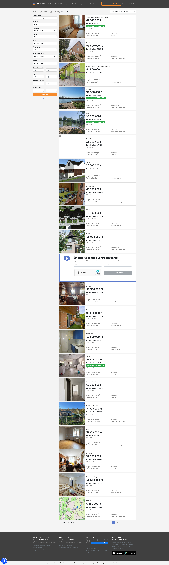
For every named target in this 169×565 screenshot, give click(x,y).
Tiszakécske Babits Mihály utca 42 (97, 17)
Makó (88, 234)
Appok (95, 4)
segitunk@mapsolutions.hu (100, 540)
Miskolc (88, 139)
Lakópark (81, 4)
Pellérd (88, 501)
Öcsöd (88, 113)
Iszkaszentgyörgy (92, 406)
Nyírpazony (90, 186)
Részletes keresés (45, 99)
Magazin (89, 4)
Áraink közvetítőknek (66, 546)
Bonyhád (89, 453)
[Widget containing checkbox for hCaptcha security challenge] (87, 272)
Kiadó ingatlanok (66, 4)
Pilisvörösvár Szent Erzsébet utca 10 (98, 66)
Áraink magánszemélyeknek (42, 546)
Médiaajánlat (75, 563)
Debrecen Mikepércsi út (94, 477)
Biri (87, 429)
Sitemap (107, 563)
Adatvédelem (68, 563)
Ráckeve (89, 286)
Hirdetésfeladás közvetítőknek (69, 548)
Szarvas (88, 89)
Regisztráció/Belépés (129, 4)
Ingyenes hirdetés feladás (111, 4)
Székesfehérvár (91, 382)
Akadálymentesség (99, 563)
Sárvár (88, 162)
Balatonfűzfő (90, 43)
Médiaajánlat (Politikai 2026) (87, 563)
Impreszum (49, 563)
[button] (4, 560)
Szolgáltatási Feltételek (58, 563)
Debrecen (89, 334)
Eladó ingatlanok (53, 4)
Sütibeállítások (113, 563)
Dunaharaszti (90, 310)
